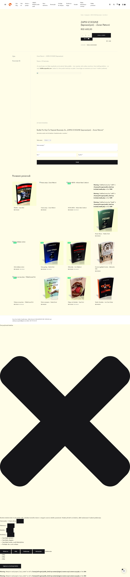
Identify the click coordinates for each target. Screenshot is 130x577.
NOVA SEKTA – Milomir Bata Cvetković (77, 207)
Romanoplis (53, 4)
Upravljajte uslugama (7, 540)
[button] (65, 421)
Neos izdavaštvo (45, 4)
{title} (3, 555)
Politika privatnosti (93, 4)
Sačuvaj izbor (39, 551)
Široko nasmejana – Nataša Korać (49, 302)
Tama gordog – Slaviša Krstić (47, 267)
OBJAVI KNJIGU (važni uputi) (35, 4)
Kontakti (76, 4)
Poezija (88, 45)
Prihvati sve (5, 551)
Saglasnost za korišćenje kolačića (10, 566)
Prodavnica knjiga (68, 4)
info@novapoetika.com (45, 68)
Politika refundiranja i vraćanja (83, 4)
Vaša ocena (39, 140)
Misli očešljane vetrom (19, 267)
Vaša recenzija (41, 145)
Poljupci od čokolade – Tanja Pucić (76, 302)
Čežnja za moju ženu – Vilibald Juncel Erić (23, 302)
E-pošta (80, 154)
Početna (82, 14)
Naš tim (21, 4)
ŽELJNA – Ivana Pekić (19, 207)
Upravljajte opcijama (7, 538)
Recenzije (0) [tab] (16, 61)
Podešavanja (26, 551)
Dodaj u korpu (101, 35)
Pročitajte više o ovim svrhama (10, 544)
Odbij (16, 551)
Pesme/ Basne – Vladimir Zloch (102, 233)
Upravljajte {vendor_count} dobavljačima (13, 542)
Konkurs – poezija (27, 4)
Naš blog (17, 4)
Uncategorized (87, 14)
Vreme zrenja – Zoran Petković (48, 207)
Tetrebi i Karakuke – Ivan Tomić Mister (104, 302)
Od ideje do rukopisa (60, 4)
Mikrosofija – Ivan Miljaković (75, 267)
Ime (38, 154)
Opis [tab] (13, 56)
